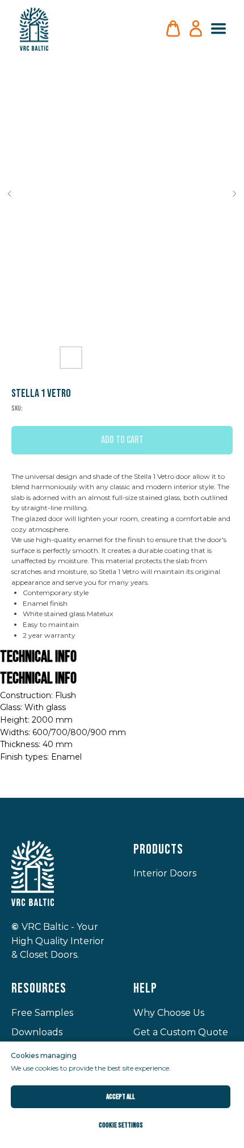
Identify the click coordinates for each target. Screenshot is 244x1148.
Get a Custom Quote (180, 1032)
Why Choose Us (168, 1012)
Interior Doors (164, 873)
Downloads (36, 1032)
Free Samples (42, 1012)
